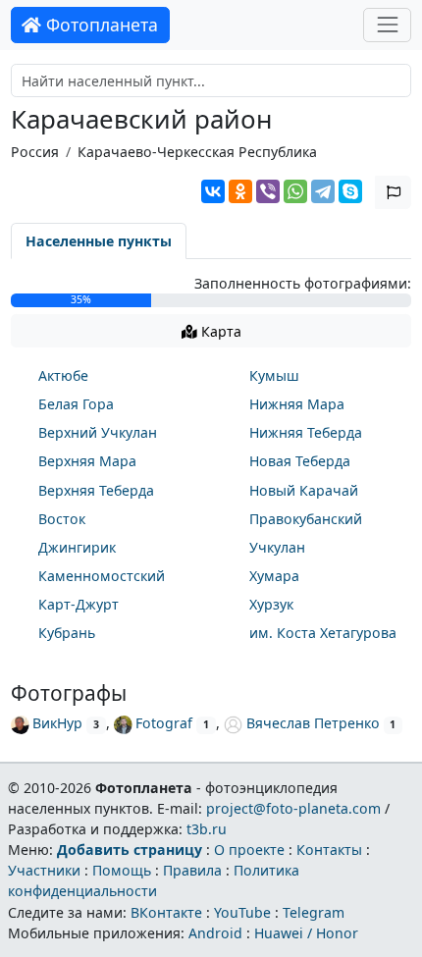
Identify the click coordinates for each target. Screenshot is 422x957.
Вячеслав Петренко (313, 723)
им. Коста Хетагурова (322, 632)
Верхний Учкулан (97, 432)
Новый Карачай (303, 490)
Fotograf (163, 723)
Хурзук (271, 604)
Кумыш (274, 375)
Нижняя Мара (296, 404)
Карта (219, 331)
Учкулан (277, 547)
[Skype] (350, 191)
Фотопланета (99, 24)
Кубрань (66, 632)
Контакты (329, 849)
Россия (35, 151)
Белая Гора (76, 404)
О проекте (249, 849)
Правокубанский (305, 518)
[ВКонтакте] (213, 191)
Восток (61, 518)
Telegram (313, 912)
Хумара (274, 575)
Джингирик (77, 547)
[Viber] (268, 191)
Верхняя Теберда (96, 490)
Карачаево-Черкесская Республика (197, 151)
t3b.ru (206, 829)
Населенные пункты (99, 241)
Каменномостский (101, 575)
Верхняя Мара (87, 461)
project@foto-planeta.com (293, 808)
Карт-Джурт (78, 604)
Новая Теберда (299, 461)
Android (215, 933)
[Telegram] (323, 191)
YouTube (242, 912)
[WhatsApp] (295, 191)
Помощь (121, 870)
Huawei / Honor (306, 933)
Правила (192, 870)
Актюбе (63, 375)
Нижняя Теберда (305, 432)
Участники (44, 870)
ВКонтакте (166, 912)
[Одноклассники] (240, 191)
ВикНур (57, 723)
